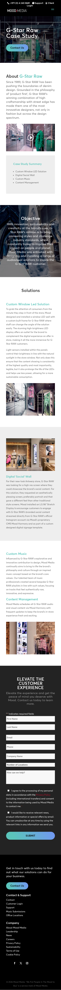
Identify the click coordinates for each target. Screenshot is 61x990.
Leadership (12, 931)
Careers (10, 939)
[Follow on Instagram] (27, 963)
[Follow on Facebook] (14, 963)
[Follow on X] (21, 963)
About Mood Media (16, 927)
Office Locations (14, 915)
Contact (10, 899)
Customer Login (14, 903)
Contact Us (17, 47)
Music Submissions (15, 911)
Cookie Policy (13, 954)
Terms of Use (12, 950)
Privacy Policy (43, 794)
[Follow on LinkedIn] (8, 963)
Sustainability (13, 946)
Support (39, 3)
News (9, 935)
